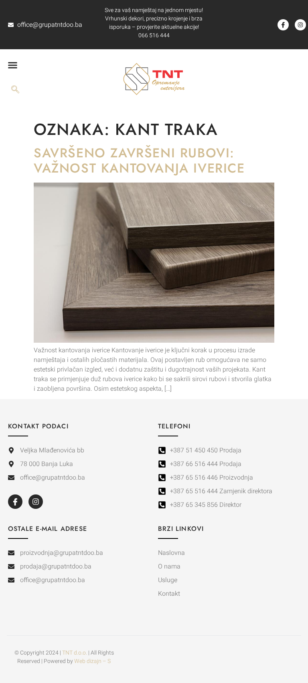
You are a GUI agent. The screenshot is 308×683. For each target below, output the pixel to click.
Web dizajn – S (92, 661)
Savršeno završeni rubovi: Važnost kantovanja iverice (139, 160)
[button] (12, 64)
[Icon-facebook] (283, 24)
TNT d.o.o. (74, 653)
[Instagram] (300, 24)
